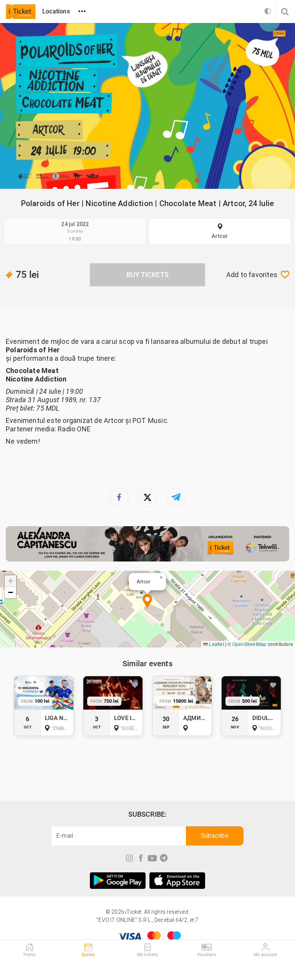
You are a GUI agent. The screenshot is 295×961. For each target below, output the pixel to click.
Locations (56, 11)
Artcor (220, 236)
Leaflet (216, 644)
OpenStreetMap (249, 644)
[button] (147, 602)
